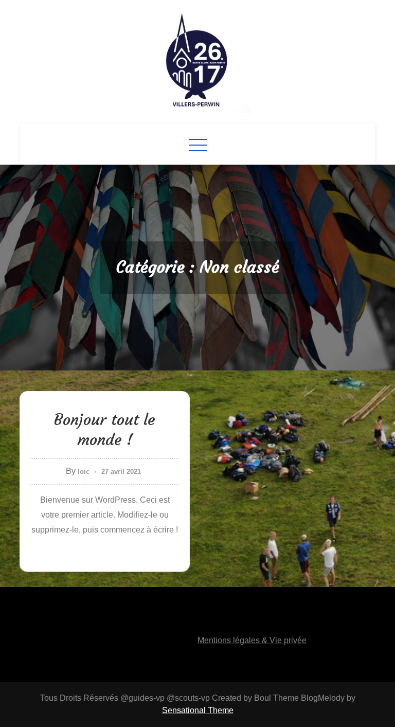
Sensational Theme (198, 710)
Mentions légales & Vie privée (252, 640)
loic (83, 471)
